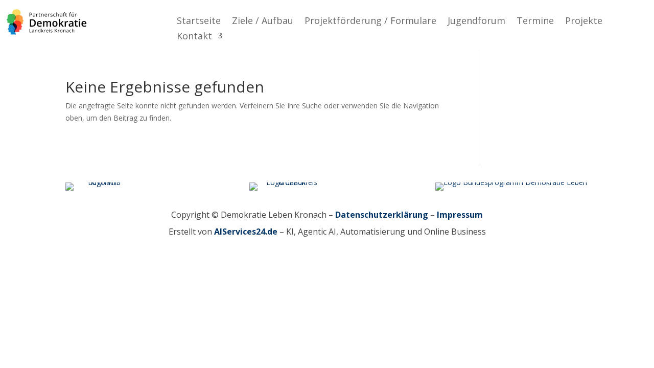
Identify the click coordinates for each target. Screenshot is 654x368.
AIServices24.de (245, 231)
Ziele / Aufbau (262, 22)
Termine (535, 22)
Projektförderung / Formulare (370, 22)
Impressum (460, 214)
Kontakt (194, 37)
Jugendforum (476, 22)
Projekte (583, 22)
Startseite (199, 22)
